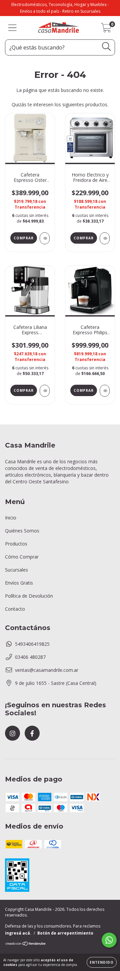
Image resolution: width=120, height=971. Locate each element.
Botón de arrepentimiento (65, 933)
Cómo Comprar (22, 557)
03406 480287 (30, 657)
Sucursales (16, 570)
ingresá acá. (18, 933)
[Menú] (12, 28)
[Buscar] (106, 46)
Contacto (15, 609)
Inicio (10, 517)
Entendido (102, 962)
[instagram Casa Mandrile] (12, 733)
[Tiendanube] (26, 944)
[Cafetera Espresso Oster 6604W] (45, 238)
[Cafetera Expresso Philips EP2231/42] (105, 391)
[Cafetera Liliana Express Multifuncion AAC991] (45, 391)
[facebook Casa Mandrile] (32, 733)
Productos (16, 543)
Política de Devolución (29, 596)
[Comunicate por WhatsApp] (109, 940)
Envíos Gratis (19, 583)
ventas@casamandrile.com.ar (46, 670)
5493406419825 (32, 644)
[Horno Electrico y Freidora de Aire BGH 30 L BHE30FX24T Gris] (105, 238)
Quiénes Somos (22, 530)
